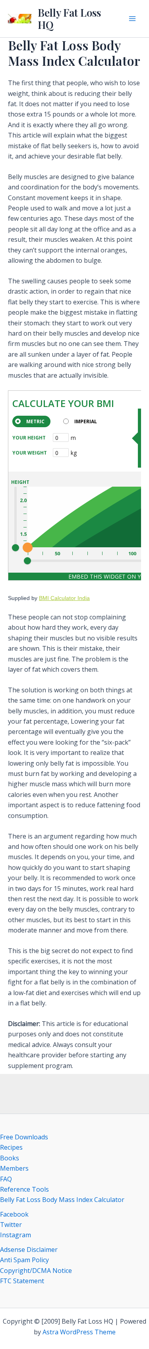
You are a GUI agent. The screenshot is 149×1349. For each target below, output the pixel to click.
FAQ (6, 1179)
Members (14, 1168)
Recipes (11, 1147)
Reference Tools (24, 1189)
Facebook (14, 1214)
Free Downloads (24, 1137)
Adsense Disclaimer (29, 1249)
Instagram (15, 1235)
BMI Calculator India (64, 598)
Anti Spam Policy (24, 1259)
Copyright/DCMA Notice (36, 1270)
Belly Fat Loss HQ (69, 19)
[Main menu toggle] (132, 18)
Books (9, 1158)
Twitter (11, 1224)
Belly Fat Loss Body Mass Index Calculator (62, 1199)
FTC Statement (22, 1280)
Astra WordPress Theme (79, 1332)
